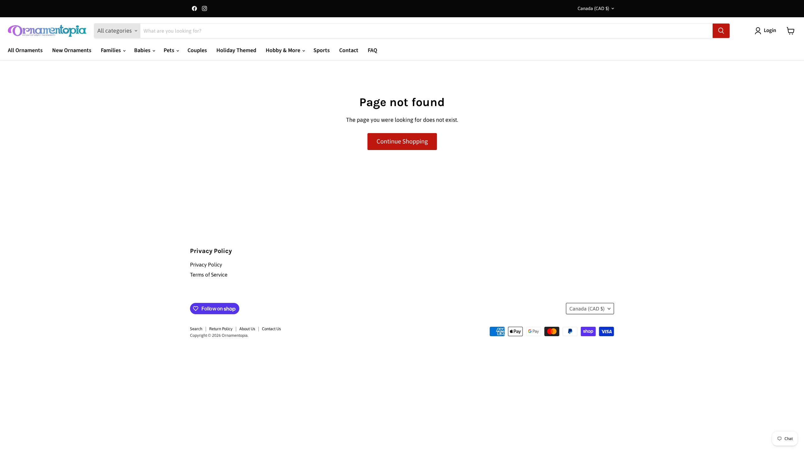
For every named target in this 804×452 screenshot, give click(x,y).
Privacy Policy (206, 264)
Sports (321, 50)
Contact (348, 50)
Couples (197, 50)
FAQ (372, 50)
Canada (593, 8)
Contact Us (271, 328)
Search (196, 328)
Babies (143, 50)
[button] (767, 31)
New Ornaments (71, 50)
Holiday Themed (236, 50)
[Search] (721, 31)
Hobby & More (284, 50)
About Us (247, 328)
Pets (170, 50)
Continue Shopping (402, 141)
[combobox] (426, 31)
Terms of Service (208, 275)
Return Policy (220, 328)
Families (111, 50)
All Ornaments (25, 50)
